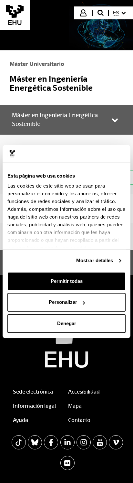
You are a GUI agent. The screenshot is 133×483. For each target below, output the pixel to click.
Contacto (79, 420)
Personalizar (63, 302)
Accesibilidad (84, 392)
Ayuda (20, 420)
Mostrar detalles (94, 260)
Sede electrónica (33, 392)
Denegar (66, 323)
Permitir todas (67, 281)
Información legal (34, 406)
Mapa (75, 406)
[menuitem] (120, 12)
